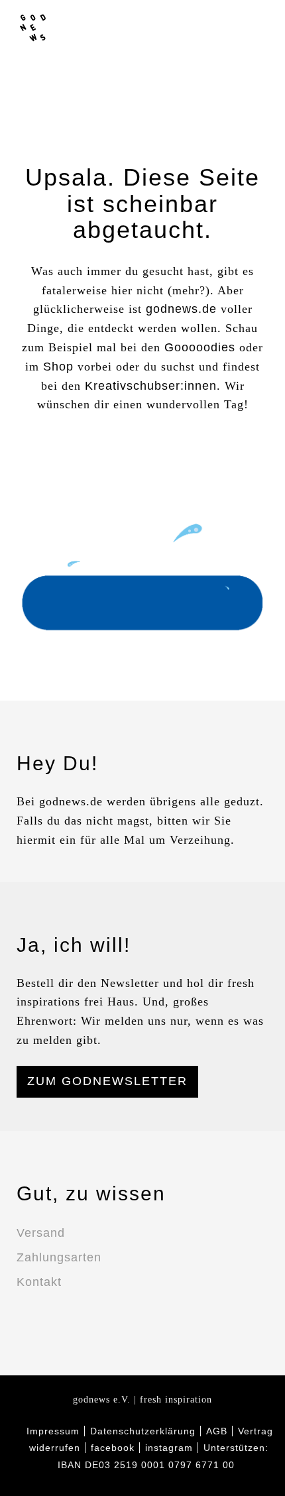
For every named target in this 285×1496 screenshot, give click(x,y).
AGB (216, 1431)
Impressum (53, 1431)
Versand (41, 1232)
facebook (159, 26)
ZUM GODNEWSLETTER (107, 1081)
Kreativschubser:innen (151, 385)
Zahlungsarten (59, 1257)
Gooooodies (199, 347)
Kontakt (39, 1282)
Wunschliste (235, 26)
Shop (58, 366)
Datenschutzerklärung (143, 1431)
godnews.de (181, 309)
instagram (184, 26)
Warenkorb (260, 26)
